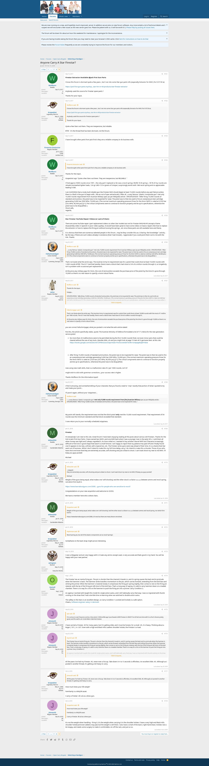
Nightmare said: (72, 531)
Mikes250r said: (72, 467)
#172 (166, 527)
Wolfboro (52, 85)
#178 (166, 701)
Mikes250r (52, 440)
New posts (43, 20)
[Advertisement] (80, 53)
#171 (166, 503)
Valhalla (60, 120)
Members (76, 16)
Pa (62, 629)
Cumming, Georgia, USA (55, 261)
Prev (44, 69)
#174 (166, 575)
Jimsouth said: (71, 675)
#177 (166, 671)
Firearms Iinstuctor (52, 147)
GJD (43, 66)
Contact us (129, 760)
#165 (166, 215)
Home (44, 16)
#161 (166, 74)
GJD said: (69, 614)
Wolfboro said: (71, 105)
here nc (61, 300)
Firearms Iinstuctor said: (74, 164)
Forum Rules (59, 45)
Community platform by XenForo (104, 764)
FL (62, 93)
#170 (166, 462)
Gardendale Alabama (56, 448)
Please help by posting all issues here (140, 27)
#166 (166, 242)
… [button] (51, 69)
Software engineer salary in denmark (85, 602)
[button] (69, 16)
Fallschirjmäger (52, 254)
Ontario (61, 595)
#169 (166, 428)
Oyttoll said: (71, 638)
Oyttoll (52, 587)
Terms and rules (139, 760)
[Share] (162, 74)
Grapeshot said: (72, 507)
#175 (166, 609)
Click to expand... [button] (116, 302)
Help (157, 760)
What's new (63, 16)
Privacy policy (150, 760)
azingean (52, 563)
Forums (53, 16)
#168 (166, 382)
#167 (166, 281)
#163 (166, 136)
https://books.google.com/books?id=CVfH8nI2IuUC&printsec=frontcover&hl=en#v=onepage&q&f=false (109, 342)
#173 (166, 551)
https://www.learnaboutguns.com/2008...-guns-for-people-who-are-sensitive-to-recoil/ (98, 486)
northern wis (59, 155)
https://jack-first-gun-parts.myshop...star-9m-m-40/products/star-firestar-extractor (96, 86)
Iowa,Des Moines (58, 571)
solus (52, 292)
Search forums (53, 20)
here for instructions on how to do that (133, 39)
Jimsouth (52, 621)
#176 (166, 634)
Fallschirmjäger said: (73, 310)
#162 (166, 101)
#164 (166, 160)
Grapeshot (52, 112)
